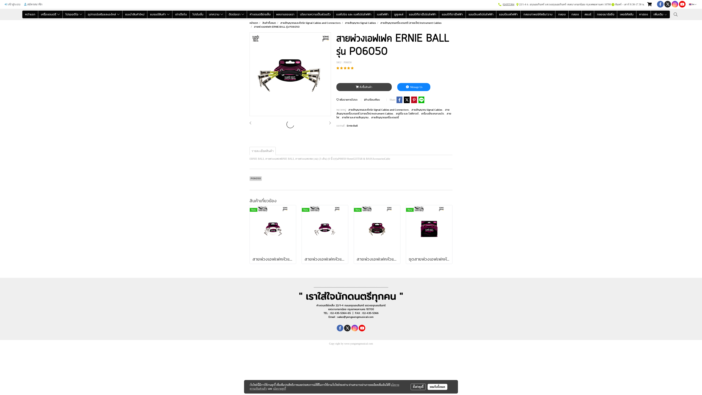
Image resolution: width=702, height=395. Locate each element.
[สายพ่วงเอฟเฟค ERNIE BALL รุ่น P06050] (290, 74)
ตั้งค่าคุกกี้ (418, 386)
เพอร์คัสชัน (626, 14)
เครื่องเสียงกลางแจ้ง (432, 114)
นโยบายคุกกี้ (279, 388)
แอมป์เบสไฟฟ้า (508, 14)
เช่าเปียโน (181, 14)
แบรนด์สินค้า (158, 14)
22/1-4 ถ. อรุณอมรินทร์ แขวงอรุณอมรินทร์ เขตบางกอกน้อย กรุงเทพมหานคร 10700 (564, 4)
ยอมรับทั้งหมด (437, 386)
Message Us (416, 87)
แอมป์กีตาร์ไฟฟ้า (452, 14)
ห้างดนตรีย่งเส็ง (260, 14)
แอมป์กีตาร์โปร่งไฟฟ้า (422, 14)
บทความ (214, 14)
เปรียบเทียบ (373, 100)
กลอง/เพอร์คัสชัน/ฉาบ (537, 14)
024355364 (508, 4)
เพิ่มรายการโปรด (348, 100)
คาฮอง (643, 14)
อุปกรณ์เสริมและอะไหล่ (102, 14)
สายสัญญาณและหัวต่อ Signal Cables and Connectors (378, 110)
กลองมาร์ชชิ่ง (605, 14)
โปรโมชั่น (198, 14)
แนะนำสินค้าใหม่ (134, 14)
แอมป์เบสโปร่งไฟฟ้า (481, 14)
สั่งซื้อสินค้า (365, 87)
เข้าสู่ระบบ (13, 4)
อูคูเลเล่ (398, 14)
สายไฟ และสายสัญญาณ (355, 117)
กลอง (562, 14)
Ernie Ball (352, 126)
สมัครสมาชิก (34, 4)
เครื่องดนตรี (49, 14)
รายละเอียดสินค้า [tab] (263, 151)
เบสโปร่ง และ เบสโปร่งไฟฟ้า (353, 14)
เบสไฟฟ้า (382, 14)
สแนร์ (587, 14)
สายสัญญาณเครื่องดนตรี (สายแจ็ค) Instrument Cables (393, 112)
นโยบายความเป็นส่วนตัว (315, 14)
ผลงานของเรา (285, 14)
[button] (676, 14)
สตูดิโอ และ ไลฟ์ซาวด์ (407, 114)
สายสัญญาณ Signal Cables (427, 110)
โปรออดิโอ (72, 14)
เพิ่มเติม (659, 14)
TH (693, 4)
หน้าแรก (30, 14)
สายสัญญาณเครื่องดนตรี (385, 117)
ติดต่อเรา (235, 14)
